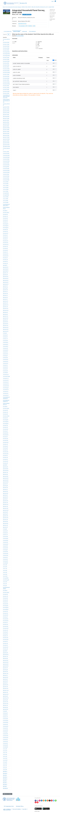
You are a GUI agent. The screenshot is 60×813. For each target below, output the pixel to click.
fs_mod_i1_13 (5, 365)
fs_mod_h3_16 (5, 555)
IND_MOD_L (5, 786)
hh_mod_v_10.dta (6, 89)
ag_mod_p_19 (5, 696)
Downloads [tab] (24, 31)
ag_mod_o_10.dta (6, 131)
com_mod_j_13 (5, 393)
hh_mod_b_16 (5, 410)
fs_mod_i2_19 (5, 741)
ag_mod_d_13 (5, 274)
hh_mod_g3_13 (5, 227)
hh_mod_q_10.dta (6, 78)
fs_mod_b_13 (5, 336)
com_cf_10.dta (5, 191)
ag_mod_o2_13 (5, 310)
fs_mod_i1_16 (5, 557)
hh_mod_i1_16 (5, 427)
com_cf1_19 (5, 758)
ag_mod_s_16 (5, 519)
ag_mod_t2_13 (5, 323)
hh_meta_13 (5, 210)
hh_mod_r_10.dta (6, 80)
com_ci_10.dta (5, 198)
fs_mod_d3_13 (5, 344)
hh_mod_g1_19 (5, 605)
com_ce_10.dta (5, 189)
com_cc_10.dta (5, 185)
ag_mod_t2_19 (5, 709)
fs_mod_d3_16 (5, 540)
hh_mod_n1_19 (5, 626)
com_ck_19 (5, 769)
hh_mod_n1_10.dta (6, 70)
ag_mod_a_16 (5, 466)
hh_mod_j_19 (5, 616)
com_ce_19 (5, 756)
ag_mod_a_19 (5, 652)
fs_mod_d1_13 (5, 340)
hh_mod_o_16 (5, 444)
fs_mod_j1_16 (5, 559)
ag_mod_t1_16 (5, 521)
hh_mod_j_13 (5, 235)
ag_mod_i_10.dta (6, 120)
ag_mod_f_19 (5, 667)
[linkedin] (41, 800)
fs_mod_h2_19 (5, 735)
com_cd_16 (5, 570)
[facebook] (35, 800)
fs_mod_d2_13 (5, 342)
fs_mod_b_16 (5, 532)
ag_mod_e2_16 (5, 478)
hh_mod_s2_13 (5, 255)
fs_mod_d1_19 (5, 718)
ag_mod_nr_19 (5, 688)
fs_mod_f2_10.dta (6, 164)
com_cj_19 (5, 767)
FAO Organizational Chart (9, 806)
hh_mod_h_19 (5, 611)
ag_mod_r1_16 (5, 515)
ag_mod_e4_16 (5, 481)
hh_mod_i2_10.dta (6, 61)
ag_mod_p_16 (5, 512)
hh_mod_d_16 (5, 414)
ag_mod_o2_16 (5, 510)
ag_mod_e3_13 (5, 280)
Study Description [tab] (7, 31)
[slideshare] (46, 800)
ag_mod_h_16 (5, 487)
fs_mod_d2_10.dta (6, 155)
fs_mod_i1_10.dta (6, 174)
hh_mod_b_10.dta (6, 42)
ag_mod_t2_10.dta (6, 144)
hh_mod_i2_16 (5, 429)
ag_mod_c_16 (5, 472)
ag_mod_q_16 (5, 513)
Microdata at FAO (23, 3)
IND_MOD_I (5, 780)
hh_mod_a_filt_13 (6, 212)
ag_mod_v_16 (5, 527)
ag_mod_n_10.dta (6, 129)
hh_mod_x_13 (5, 263)
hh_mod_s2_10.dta (6, 83)
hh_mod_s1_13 (5, 253)
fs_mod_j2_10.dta (6, 179)
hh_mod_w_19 (5, 647)
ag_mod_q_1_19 (5, 697)
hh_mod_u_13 (5, 259)
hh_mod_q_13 (5, 250)
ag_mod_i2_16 (5, 493)
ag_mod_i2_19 (5, 677)
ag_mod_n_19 (5, 686)
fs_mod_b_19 (5, 714)
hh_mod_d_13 (5, 218)
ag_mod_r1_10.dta (6, 137)
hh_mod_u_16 (5, 457)
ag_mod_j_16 (5, 495)
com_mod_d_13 (5, 380)
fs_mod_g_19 (5, 731)
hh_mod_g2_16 (5, 421)
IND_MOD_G (5, 777)
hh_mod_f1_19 (5, 603)
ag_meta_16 (5, 464)
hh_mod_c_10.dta (6, 44)
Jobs (4, 809)
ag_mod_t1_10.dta (6, 142)
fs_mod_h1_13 (5, 357)
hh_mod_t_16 (5, 455)
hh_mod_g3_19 (5, 609)
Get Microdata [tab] (33, 31)
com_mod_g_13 (5, 387)
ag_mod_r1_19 (5, 701)
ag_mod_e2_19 (5, 662)
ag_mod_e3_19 (5, 664)
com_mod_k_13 (5, 395)
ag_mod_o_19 (5, 692)
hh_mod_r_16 (5, 449)
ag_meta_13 (5, 265)
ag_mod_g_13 (5, 287)
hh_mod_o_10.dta (6, 74)
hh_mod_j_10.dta (6, 63)
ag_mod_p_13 (5, 312)
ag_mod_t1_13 (5, 321)
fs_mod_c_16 (5, 534)
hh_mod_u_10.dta (6, 87)
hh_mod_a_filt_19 (6, 592)
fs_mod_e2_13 (5, 350)
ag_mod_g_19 (5, 669)
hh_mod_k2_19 (5, 620)
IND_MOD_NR (5, 788)
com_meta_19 (5, 746)
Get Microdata (27, 14)
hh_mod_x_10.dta (6, 93)
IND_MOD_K (5, 784)
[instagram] (39, 800)
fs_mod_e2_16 (5, 544)
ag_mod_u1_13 (5, 325)
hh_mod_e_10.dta (6, 48)
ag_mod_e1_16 (5, 476)
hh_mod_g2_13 (5, 225)
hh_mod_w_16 (5, 461)
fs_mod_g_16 (5, 549)
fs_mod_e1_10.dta (6, 159)
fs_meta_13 (5, 333)
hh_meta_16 (5, 406)
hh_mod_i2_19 (5, 615)
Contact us (9, 809)
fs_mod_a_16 (5, 530)
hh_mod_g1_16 (5, 419)
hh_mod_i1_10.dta (6, 59)
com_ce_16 (5, 572)
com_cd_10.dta (5, 187)
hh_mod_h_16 (5, 425)
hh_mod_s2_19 (5, 639)
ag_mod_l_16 (5, 498)
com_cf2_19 (5, 760)
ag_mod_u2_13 (5, 327)
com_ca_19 (5, 748)
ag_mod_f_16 (5, 483)
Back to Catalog (8, 793)
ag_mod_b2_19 (5, 654)
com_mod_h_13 (5, 389)
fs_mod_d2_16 (5, 538)
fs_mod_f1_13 (5, 351)
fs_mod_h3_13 (5, 361)
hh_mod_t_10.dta (6, 85)
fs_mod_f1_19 (5, 728)
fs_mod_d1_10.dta (6, 153)
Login (52, 1)
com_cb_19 (5, 750)
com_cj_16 (5, 585)
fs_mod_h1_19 (5, 733)
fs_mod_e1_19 (5, 724)
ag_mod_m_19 (5, 684)
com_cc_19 (5, 752)
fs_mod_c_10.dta (6, 151)
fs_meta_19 (5, 711)
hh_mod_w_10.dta (6, 91)
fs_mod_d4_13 (5, 346)
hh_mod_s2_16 (5, 453)
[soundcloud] (48, 800)
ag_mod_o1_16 (5, 508)
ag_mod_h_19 (5, 671)
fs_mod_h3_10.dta (6, 172)
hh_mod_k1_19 (5, 618)
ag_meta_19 (5, 650)
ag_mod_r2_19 (5, 703)
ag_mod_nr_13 (5, 304)
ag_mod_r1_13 (5, 316)
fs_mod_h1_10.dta (6, 168)
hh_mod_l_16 (5, 436)
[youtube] (37, 802)
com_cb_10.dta (5, 183)
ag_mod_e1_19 (5, 660)
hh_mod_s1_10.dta (6, 81)
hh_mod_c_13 (5, 216)
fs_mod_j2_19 (5, 745)
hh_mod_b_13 (5, 214)
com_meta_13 (5, 372)
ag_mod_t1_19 (5, 707)
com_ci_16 (5, 583)
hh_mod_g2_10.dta (6, 53)
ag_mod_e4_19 (5, 665)
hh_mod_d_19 (5, 598)
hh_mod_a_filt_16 (6, 408)
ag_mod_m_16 (5, 500)
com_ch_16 (5, 581)
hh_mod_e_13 (5, 220)
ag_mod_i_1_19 (5, 673)
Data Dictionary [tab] (16, 31)
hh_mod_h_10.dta (6, 57)
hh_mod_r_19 (5, 635)
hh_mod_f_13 (5, 221)
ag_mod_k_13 (5, 297)
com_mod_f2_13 (6, 385)
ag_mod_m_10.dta (6, 127)
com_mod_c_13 (5, 378)
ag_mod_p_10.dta (6, 133)
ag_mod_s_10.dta (6, 140)
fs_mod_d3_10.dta (6, 157)
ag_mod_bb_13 (5, 270)
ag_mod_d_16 (5, 474)
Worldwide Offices (19, 806)
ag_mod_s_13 (5, 319)
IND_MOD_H (5, 778)
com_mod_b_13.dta (6, 376)
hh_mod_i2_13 (5, 233)
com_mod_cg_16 (6, 579)
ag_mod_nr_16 (5, 504)
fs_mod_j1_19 (5, 743)
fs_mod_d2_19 (5, 720)
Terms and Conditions (16, 809)
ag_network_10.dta (6, 146)
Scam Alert (24, 809)
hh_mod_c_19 (5, 596)
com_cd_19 (5, 754)
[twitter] (54, 800)
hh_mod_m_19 (5, 624)
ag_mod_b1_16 (5, 468)
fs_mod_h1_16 (5, 551)
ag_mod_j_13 (5, 295)
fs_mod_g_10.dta (6, 166)
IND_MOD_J (5, 782)
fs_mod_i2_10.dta (6, 176)
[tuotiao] (52, 800)
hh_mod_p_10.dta (6, 76)
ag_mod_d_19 (5, 658)
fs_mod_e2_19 (5, 726)
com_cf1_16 (5, 574)
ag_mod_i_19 (5, 675)
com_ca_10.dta (5, 181)
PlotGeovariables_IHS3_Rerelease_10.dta (6, 100)
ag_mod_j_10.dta (6, 122)
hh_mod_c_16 (5, 412)
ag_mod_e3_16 (5, 480)
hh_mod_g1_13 (5, 223)
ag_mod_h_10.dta (6, 118)
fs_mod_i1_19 (5, 739)
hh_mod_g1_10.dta (6, 51)
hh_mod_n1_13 (5, 242)
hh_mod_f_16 (5, 417)
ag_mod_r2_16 (5, 517)
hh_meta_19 (5, 590)
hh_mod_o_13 (5, 246)
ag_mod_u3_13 (5, 329)
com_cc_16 (5, 568)
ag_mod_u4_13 (5, 331)
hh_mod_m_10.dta (6, 68)
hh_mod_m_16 (5, 438)
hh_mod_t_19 (5, 641)
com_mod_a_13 (5, 374)
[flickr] (37, 800)
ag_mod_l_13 (5, 299)
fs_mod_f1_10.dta (6, 162)
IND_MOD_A (5, 771)
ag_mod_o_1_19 (5, 690)
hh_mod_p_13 (5, 248)
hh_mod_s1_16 (5, 451)
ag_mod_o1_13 (5, 308)
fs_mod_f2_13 (5, 353)
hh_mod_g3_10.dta (6, 55)
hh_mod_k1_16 (5, 432)
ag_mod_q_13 (5, 314)
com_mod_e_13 (5, 382)
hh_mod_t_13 (5, 257)
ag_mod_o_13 (5, 306)
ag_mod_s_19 (5, 705)
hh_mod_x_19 (5, 648)
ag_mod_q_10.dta (6, 135)
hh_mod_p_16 (5, 446)
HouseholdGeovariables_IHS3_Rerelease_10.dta (6, 96)
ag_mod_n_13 (5, 302)
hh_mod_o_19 (5, 630)
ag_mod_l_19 (5, 682)
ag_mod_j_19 (5, 679)
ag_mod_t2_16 (5, 523)
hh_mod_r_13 (5, 252)
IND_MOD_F (5, 775)
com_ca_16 (5, 564)
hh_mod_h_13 (5, 229)
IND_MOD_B (5, 773)
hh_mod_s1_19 (5, 637)
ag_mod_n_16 (5, 502)
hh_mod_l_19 (5, 622)
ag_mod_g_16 (5, 485)
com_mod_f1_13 (6, 383)
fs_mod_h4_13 (5, 363)
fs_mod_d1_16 (5, 536)
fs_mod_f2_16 (5, 547)
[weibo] (35, 802)
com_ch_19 (5, 763)
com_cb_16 (5, 566)
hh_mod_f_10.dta (6, 49)
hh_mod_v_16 (5, 459)
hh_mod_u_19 (5, 643)
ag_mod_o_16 (5, 506)
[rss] (43, 800)
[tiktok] (50, 800)
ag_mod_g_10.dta (6, 116)
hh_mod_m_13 (5, 240)
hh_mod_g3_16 (5, 423)
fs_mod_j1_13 (5, 368)
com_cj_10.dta (5, 200)
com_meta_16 (5, 562)
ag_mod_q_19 (5, 699)
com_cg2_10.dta (6, 194)
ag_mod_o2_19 (5, 694)
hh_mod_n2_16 (5, 442)
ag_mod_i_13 (5, 291)
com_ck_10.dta (5, 202)
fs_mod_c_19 (5, 716)
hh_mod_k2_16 (5, 434)
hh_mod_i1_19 (5, 613)
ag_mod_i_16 (5, 489)
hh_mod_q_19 (5, 633)
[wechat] (56, 800)
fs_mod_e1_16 (5, 542)
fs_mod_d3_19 (5, 722)
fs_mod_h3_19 (5, 737)
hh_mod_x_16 (5, 463)
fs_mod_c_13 (5, 338)
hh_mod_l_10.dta (6, 66)
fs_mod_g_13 (5, 355)
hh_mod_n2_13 (5, 244)
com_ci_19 (5, 765)
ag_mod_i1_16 (5, 491)
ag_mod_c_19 (5, 656)
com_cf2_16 (5, 576)
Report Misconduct (7, 809)
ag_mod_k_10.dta (6, 123)
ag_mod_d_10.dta (6, 110)
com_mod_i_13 (5, 391)
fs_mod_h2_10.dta (6, 170)
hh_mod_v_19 (5, 645)
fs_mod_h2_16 (5, 553)
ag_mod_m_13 (5, 301)
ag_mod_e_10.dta (6, 112)
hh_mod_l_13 (5, 238)
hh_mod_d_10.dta (6, 46)
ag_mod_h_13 (5, 289)
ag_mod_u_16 (5, 525)
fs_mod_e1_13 (5, 348)
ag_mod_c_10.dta (6, 108)
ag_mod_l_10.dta (6, 125)
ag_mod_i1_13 (5, 293)
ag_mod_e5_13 (5, 284)
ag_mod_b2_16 (5, 470)
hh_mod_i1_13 (5, 231)
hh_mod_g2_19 (5, 607)
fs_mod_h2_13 (5, 359)
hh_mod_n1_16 (5, 440)
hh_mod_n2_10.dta (6, 72)
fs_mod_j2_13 (5, 370)
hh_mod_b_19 (5, 594)
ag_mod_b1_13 (5, 267)
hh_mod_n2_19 (5, 628)
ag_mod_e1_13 (5, 276)
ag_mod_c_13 (5, 272)
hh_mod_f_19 (5, 601)
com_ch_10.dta (5, 196)
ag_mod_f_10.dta (6, 114)
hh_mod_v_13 (5, 261)
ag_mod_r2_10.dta (6, 139)
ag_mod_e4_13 (5, 282)
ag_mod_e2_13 (5, 278)
